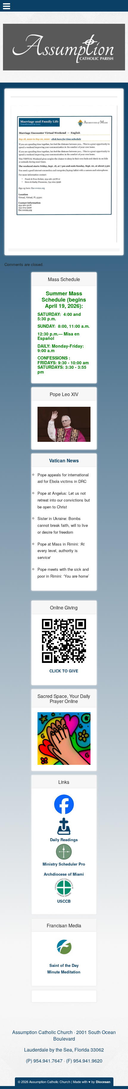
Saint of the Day (64, 965)
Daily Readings (64, 839)
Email (113, 5)
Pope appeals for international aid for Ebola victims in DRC (63, 478)
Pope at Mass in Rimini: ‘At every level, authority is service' (61, 550)
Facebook (121, 5)
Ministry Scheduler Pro (64, 864)
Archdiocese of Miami (64, 874)
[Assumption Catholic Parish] (64, 45)
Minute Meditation (63, 972)
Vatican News (64, 460)
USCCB (64, 901)
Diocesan (103, 1081)
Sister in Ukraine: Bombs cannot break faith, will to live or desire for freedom (63, 525)
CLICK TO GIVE (63, 671)
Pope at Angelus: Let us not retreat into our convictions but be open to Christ (64, 500)
